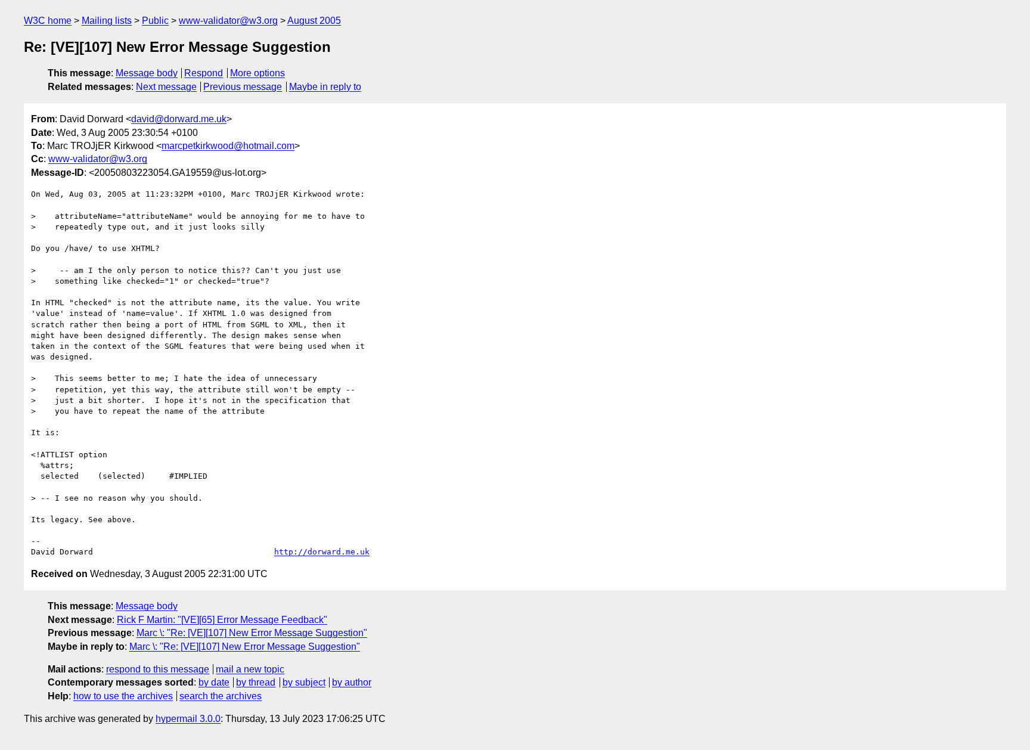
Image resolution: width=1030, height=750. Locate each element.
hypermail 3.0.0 (188, 719)
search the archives (220, 696)
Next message (166, 87)
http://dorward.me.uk (322, 551)
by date (213, 682)
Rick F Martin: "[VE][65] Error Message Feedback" (222, 620)
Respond (203, 73)
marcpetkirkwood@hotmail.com (228, 146)
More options (257, 73)
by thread (255, 682)
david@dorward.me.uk (179, 119)
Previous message (242, 87)
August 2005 (314, 21)
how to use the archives (123, 696)
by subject (304, 682)
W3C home (48, 21)
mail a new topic (250, 669)
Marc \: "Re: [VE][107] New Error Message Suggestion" (251, 633)
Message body (147, 73)
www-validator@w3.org (228, 21)
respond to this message (157, 669)
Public (155, 21)
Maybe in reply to (325, 87)
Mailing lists (107, 21)
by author (351, 682)
